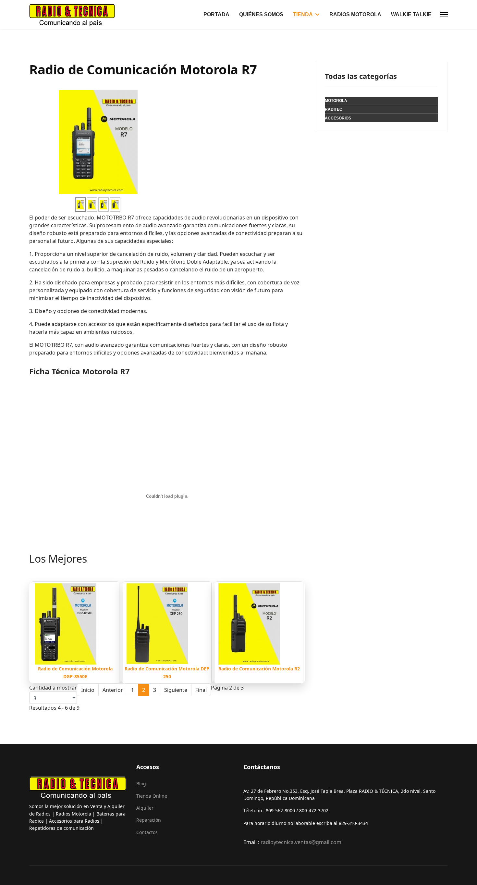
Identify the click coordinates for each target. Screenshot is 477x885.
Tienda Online (151, 796)
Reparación (148, 820)
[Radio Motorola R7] (98, 141)
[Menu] (444, 14)
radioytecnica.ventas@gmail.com (301, 842)
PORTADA (216, 14)
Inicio (87, 689)
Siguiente (175, 689)
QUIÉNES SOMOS (261, 14)
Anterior (113, 689)
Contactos (147, 832)
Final (201, 689)
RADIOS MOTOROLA (355, 14)
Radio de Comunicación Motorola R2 (259, 669)
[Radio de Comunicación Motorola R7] (103, 204)
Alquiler (144, 808)
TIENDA (303, 14)
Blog (141, 783)
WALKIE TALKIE (411, 14)
